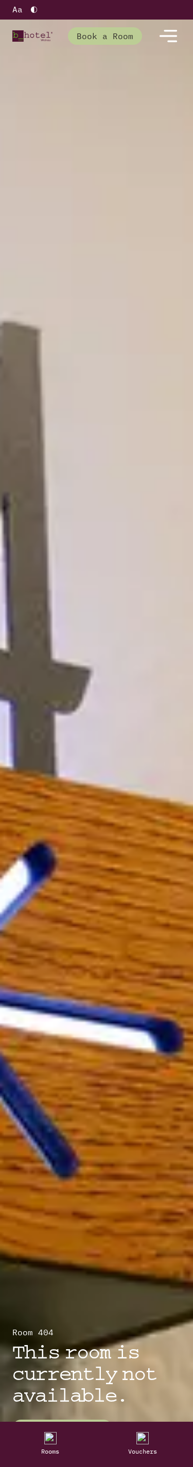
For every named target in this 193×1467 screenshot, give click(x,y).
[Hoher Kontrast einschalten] (34, 9)
